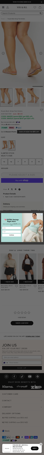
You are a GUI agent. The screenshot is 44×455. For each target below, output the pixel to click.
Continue (11, 235)
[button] (40, 444)
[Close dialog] (42, 214)
